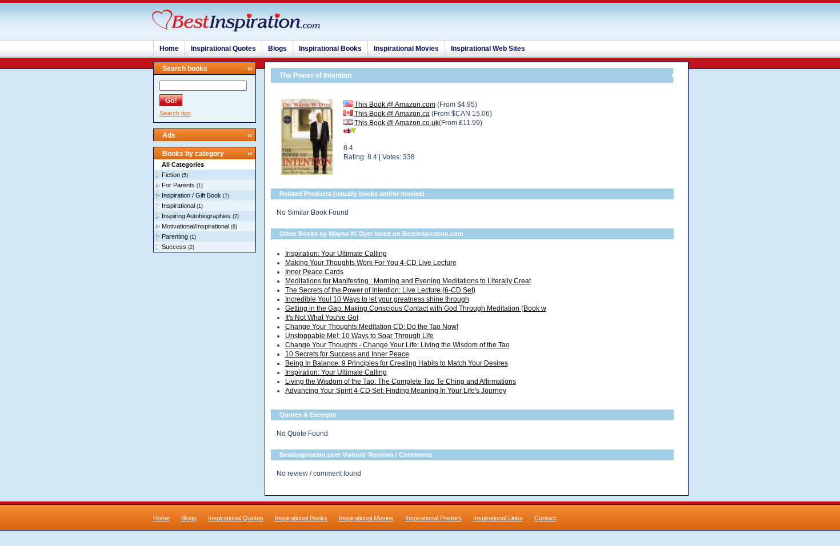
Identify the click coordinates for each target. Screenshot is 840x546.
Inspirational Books (330, 49)
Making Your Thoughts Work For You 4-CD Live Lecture (371, 263)
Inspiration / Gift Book (191, 195)
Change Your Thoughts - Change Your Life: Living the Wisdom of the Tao (397, 345)
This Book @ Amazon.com (394, 105)
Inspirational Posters (433, 518)
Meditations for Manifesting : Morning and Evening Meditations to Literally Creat (408, 281)
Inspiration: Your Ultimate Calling (336, 254)
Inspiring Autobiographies (196, 215)
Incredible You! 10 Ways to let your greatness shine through (377, 299)
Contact (545, 518)
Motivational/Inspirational (195, 226)
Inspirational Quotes (223, 49)
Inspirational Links (498, 518)
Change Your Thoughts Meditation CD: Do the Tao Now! (371, 327)
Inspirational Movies (406, 49)
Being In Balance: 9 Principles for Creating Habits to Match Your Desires (396, 363)
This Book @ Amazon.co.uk (396, 123)
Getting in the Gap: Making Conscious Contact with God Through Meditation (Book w (415, 308)
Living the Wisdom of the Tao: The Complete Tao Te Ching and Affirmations (400, 382)
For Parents (178, 185)
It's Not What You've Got (321, 318)
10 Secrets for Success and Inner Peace (347, 354)
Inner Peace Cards (314, 272)
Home (169, 49)
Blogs (277, 49)
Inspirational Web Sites (488, 49)
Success (174, 246)
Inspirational (178, 205)
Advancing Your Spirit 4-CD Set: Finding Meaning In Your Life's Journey (395, 391)
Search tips (175, 113)
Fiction (171, 174)
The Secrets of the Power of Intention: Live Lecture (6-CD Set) (380, 290)
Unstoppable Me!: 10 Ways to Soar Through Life (359, 336)
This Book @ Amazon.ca (392, 114)
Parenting (175, 236)
